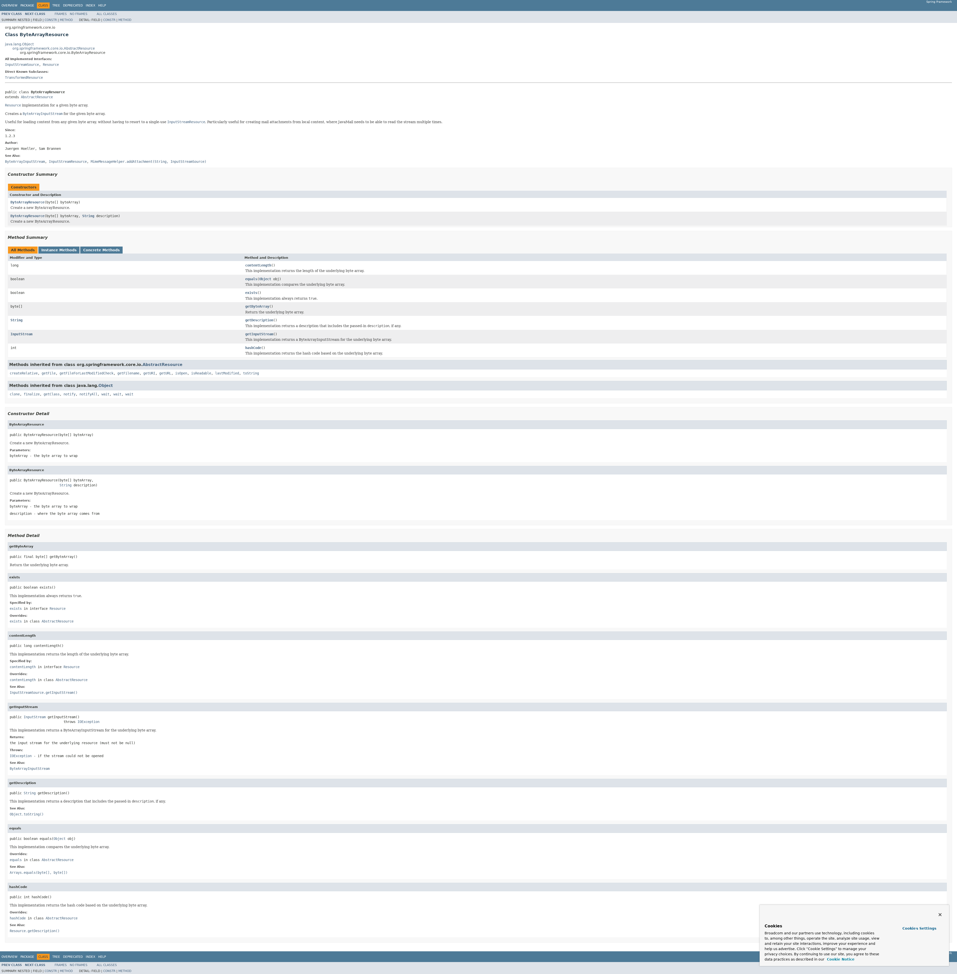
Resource (51, 65)
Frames (61, 14)
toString (251, 373)
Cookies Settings (919, 928)
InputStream (21, 334)
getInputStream (259, 334)
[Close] (940, 914)
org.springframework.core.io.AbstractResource (53, 48)
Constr (51, 20)
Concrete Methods (101, 250)
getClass (52, 394)
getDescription (259, 320)
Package (27, 5)
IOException (88, 722)
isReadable (201, 373)
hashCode (253, 348)
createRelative (24, 373)
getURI (149, 373)
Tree (56, 5)
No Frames (78, 14)
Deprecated (73, 5)
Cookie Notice (840, 959)
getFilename (128, 373)
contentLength (258, 265)
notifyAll (88, 394)
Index (90, 5)
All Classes (107, 14)
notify (70, 394)
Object (265, 279)
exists (251, 293)
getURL (165, 373)
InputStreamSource (22, 65)
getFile (49, 373)
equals (251, 279)
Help (102, 5)
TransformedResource (24, 78)
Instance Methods (59, 250)
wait (105, 394)
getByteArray (257, 306)
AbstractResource (37, 97)
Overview (9, 5)
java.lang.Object (19, 44)
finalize (32, 394)
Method (66, 20)
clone (15, 394)
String (88, 216)
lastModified (227, 373)
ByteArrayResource (27, 202)
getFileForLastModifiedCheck (86, 373)
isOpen (181, 373)
